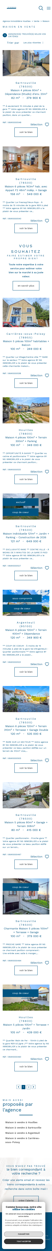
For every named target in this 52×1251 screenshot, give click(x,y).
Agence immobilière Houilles (17, 21)
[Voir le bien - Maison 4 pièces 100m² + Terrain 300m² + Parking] (26, 410)
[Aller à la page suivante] (34, 1087)
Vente (36, 21)
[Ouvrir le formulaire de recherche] (41, 8)
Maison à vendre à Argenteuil (22, 1132)
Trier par (13, 42)
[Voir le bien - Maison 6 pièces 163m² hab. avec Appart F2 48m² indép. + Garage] (26, 159)
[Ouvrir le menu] (48, 8)
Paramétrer (23, 1234)
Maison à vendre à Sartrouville (23, 1127)
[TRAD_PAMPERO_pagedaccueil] (11, 9)
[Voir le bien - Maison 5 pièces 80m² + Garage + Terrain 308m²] (26, 795)
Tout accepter (24, 1241)
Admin (46, 1239)
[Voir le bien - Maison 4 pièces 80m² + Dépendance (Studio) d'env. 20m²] (26, 63)
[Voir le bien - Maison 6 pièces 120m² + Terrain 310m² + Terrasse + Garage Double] (26, 699)
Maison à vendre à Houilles (21, 1122)
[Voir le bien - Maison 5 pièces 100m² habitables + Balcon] (26, 312)
